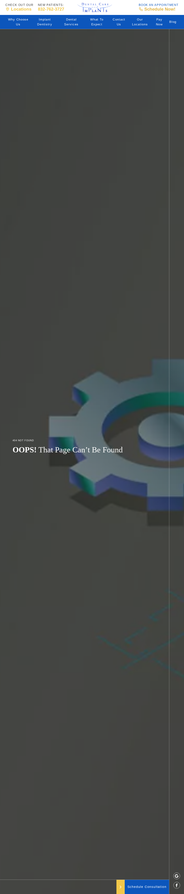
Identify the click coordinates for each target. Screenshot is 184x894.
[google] (176, 876)
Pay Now (159, 22)
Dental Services (71, 22)
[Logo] (95, 7)
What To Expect (96, 22)
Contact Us (119, 22)
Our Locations (140, 22)
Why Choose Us (18, 22)
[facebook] (176, 885)
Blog (172, 22)
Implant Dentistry (44, 22)
